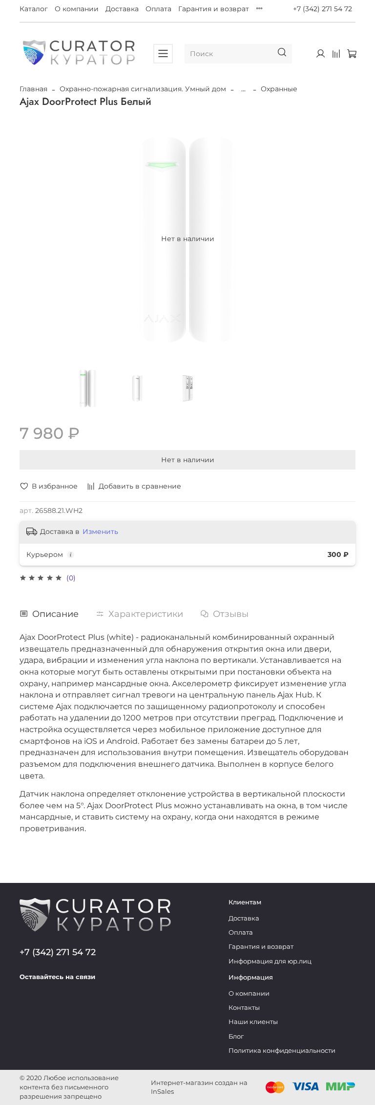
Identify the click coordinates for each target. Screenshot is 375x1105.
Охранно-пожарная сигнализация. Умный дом (143, 88)
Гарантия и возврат (213, 8)
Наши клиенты (253, 1021)
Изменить (100, 531)
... (243, 89)
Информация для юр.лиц (270, 961)
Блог (236, 1036)
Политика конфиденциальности (282, 1050)
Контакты (244, 1007)
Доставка (122, 8)
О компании (77, 8)
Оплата (158, 8)
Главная (33, 88)
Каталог (34, 8)
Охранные (279, 88)
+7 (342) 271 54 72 (322, 8)
